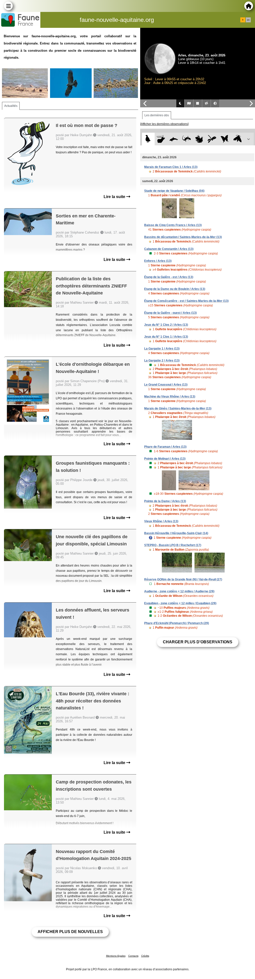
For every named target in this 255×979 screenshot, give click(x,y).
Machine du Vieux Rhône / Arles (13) (169, 396)
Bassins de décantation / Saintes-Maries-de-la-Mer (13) (183, 237)
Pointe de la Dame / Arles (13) (165, 501)
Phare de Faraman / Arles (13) (165, 447)
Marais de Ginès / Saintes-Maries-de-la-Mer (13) (177, 408)
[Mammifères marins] (173, 139)
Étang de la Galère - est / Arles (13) (168, 277)
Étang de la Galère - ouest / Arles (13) (170, 313)
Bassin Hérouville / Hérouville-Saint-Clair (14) (176, 533)
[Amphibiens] (199, 139)
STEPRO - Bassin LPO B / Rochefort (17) (172, 545)
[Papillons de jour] (224, 139)
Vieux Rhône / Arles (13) (161, 521)
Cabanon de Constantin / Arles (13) (168, 249)
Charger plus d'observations (197, 642)
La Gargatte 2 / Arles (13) (162, 360)
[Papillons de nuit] (237, 139)
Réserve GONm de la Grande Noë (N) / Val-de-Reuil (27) (183, 579)
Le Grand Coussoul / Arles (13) (166, 384)
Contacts (133, 955)
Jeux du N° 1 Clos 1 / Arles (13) (166, 336)
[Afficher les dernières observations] (164, 124)
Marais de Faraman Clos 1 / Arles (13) (170, 167)
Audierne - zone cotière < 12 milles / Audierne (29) (179, 591)
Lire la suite (115, 197)
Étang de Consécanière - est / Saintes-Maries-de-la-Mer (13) (186, 301)
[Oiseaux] (148, 139)
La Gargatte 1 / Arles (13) (162, 348)
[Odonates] (212, 139)
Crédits (145, 955)
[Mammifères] (161, 139)
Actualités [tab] (10, 106)
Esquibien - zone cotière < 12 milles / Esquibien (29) (180, 603)
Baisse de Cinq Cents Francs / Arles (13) (173, 225)
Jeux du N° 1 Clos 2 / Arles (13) (166, 324)
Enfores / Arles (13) (158, 261)
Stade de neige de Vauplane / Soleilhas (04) (174, 191)
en (248, 20)
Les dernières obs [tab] (156, 115)
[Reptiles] (186, 139)
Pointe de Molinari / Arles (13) (165, 458)
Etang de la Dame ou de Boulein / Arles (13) (174, 289)
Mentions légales (116, 955)
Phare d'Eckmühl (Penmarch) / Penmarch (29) (176, 623)
